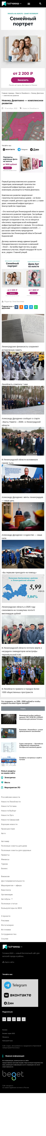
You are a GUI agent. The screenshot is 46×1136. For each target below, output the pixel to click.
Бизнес (4, 868)
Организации (7, 894)
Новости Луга (7, 815)
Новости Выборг (8, 811)
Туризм (4, 864)
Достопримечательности (12, 881)
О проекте (5, 916)
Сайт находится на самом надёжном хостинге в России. (15, 1086)
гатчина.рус (33, 1060)
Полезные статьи (9, 903)
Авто (3, 833)
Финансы (5, 859)
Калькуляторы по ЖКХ (11, 908)
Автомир (5, 841)
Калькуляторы (7, 1041)
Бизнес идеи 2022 (8, 1033)
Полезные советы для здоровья (16, 850)
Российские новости (10, 797)
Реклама (5, 920)
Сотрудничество (8, 934)
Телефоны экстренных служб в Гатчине (30, 759)
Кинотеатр (6, 890)
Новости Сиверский (10, 820)
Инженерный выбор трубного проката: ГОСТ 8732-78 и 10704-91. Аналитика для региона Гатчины (31, 717)
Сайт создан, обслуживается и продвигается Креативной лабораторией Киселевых (21, 1047)
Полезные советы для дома (14, 846)
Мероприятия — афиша (11, 885)
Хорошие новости (9, 824)
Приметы (5, 855)
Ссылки (4, 939)
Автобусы (5, 899)
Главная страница (8, 93)
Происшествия (8, 829)
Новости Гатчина (8, 806)
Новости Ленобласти (22, 93)
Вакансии (5, 876)
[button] (29, 4)
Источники (6, 929)
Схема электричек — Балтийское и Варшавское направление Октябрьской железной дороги (31, 745)
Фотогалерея (7, 925)
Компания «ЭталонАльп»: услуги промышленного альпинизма (31, 730)
